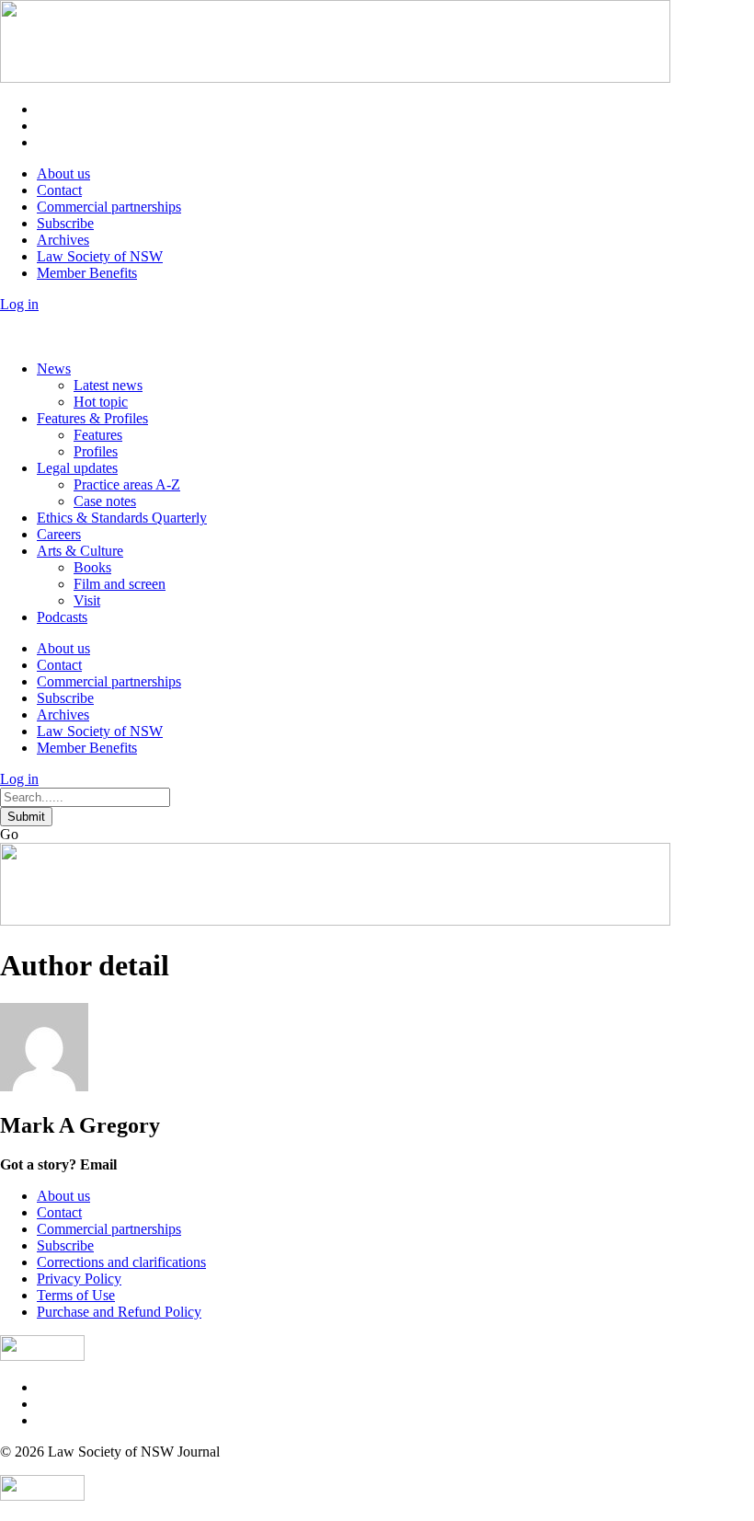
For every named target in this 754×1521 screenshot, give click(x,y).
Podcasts (62, 617)
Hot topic (101, 401)
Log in (19, 304)
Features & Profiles (92, 418)
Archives (63, 240)
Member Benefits (87, 273)
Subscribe (65, 223)
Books (92, 567)
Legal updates (77, 468)
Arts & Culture (80, 551)
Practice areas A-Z (127, 484)
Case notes (105, 501)
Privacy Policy (79, 1278)
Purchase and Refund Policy (119, 1311)
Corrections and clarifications (121, 1262)
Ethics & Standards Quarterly (122, 517)
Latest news (108, 385)
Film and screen (120, 584)
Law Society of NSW (100, 256)
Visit (87, 600)
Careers (59, 534)
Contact (59, 190)
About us (63, 173)
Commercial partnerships (109, 206)
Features (98, 435)
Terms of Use (76, 1295)
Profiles (96, 451)
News (54, 368)
